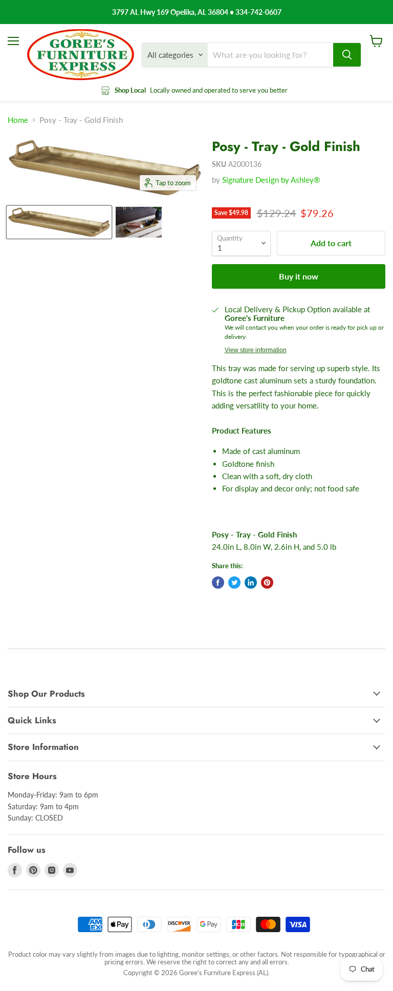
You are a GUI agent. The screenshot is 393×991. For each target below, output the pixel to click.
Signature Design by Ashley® (271, 179)
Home (18, 120)
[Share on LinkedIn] (251, 582)
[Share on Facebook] (218, 582)
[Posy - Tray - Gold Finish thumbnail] (59, 222)
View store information (256, 350)
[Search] (347, 55)
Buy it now (298, 276)
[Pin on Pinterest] (267, 582)
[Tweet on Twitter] (234, 582)
